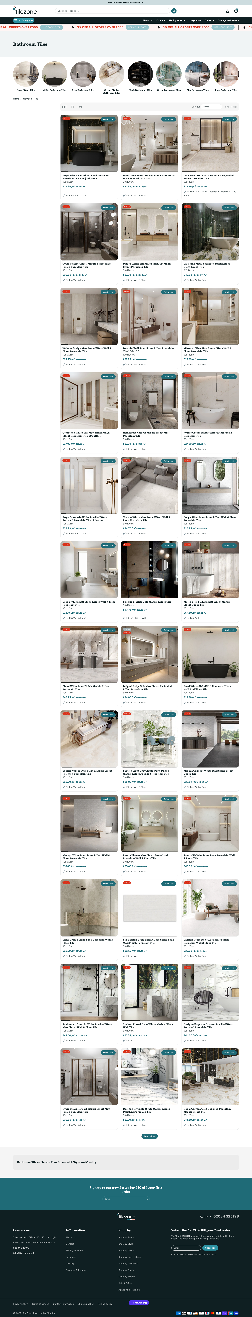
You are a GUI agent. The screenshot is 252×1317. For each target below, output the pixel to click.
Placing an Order (74, 1250)
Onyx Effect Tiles (26, 90)
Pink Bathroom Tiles (226, 90)
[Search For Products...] (174, 11)
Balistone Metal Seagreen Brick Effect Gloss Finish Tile (207, 265)
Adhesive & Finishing (129, 1289)
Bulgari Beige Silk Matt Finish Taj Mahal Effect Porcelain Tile (147, 688)
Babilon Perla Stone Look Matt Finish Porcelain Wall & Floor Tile (206, 941)
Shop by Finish (126, 1270)
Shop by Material (127, 1276)
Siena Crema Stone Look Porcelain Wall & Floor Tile (87, 941)
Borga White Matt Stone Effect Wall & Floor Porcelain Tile (89, 603)
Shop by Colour (127, 1250)
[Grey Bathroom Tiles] (83, 74)
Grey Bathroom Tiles (83, 90)
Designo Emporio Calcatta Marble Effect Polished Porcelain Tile (208, 1026)
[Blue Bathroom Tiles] (197, 74)
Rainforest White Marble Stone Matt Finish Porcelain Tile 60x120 (149, 177)
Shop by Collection (128, 1263)
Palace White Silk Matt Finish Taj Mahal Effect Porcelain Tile (147, 265)
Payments (71, 1257)
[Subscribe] (147, 1199)
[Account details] (227, 11)
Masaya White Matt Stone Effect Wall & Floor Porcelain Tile (86, 857)
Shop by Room (126, 1237)
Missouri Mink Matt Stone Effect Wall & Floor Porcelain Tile (208, 350)
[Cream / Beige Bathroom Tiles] (111, 74)
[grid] (65, 107)
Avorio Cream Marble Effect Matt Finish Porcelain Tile (208, 434)
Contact (70, 1244)
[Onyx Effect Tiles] (26, 74)
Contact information (63, 1304)
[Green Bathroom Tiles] (169, 74)
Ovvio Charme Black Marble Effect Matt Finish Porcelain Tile (86, 265)
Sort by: (196, 107)
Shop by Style (126, 1244)
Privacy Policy (210, 1254)
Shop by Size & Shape (130, 1257)
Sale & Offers (125, 1283)
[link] (14, 27)
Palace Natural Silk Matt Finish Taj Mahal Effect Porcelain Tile (209, 177)
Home (16, 98)
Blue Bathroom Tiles (198, 90)
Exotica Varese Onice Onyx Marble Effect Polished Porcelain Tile (87, 772)
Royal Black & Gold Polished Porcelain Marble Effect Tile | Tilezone (85, 177)
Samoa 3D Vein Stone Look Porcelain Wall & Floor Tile (209, 857)
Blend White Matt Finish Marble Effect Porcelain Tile (85, 688)
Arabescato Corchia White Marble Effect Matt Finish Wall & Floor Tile (87, 1026)
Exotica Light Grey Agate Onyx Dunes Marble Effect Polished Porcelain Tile (146, 772)
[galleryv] (72, 107)
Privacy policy (20, 1304)
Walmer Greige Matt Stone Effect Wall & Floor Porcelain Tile (86, 350)
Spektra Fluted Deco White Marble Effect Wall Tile (148, 1026)
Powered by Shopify (44, 1313)
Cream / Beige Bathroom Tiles (111, 91)
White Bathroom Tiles (54, 90)
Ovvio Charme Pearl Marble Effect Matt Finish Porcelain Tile (86, 1110)
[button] (236, 11)
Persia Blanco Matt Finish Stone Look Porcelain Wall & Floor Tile (145, 857)
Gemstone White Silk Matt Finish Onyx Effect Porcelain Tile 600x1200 (85, 434)
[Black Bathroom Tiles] (140, 74)
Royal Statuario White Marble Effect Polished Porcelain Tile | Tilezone (84, 519)
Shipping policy (86, 1304)
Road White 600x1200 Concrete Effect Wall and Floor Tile (207, 688)
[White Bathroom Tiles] (54, 74)
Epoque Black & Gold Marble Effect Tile (147, 601)
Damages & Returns (76, 1270)
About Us (70, 1237)
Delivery (70, 1263)
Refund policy (105, 1304)
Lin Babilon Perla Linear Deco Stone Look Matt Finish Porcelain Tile (148, 941)
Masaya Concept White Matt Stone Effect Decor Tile (208, 772)
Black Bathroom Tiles (140, 90)
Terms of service (40, 1304)
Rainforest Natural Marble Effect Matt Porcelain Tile (146, 434)
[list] (80, 107)
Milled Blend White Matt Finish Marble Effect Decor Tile (207, 603)
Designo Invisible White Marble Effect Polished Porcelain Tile (146, 1110)
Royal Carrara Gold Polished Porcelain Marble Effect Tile (207, 1110)
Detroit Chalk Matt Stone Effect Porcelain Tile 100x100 (148, 350)
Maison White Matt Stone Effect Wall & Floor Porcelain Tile (146, 519)
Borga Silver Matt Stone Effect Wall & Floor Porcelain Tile (210, 519)
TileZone (27, 1313)
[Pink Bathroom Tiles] (226, 74)
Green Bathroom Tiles (169, 90)
